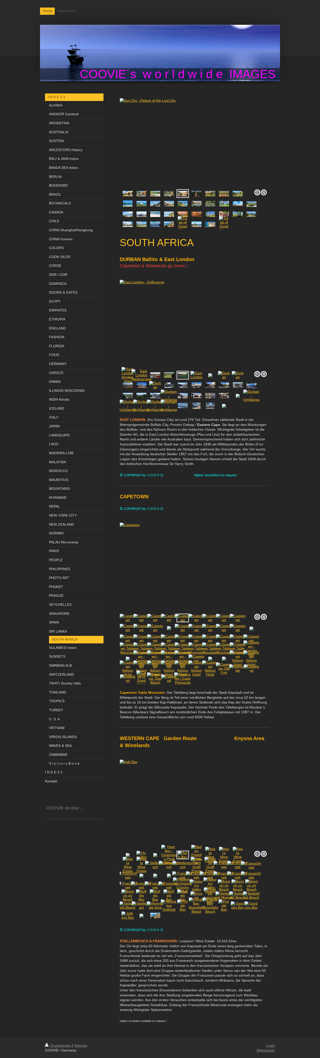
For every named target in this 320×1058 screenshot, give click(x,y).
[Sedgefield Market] (224, 895)
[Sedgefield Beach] (237, 895)
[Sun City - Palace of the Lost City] (194, 142)
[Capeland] (251, 668)
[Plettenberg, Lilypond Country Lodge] (182, 885)
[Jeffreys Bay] (128, 915)
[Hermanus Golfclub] (169, 905)
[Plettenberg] (238, 193)
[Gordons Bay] (169, 214)
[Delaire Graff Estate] (238, 214)
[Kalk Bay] (183, 855)
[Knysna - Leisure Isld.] (210, 203)
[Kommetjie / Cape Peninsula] (182, 678)
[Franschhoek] (224, 865)
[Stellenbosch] (210, 214)
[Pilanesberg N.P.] (210, 193)
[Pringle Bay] (128, 214)
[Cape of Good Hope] (169, 224)
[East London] (194, 324)
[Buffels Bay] (141, 895)
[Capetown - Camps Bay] (252, 648)
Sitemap (80, 1045)
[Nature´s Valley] (127, 203)
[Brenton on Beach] (155, 203)
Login (270, 1045)
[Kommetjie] (155, 224)
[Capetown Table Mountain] (128, 648)
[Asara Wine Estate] (210, 855)
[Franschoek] (251, 214)
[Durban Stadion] (141, 395)
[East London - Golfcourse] (183, 375)
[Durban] (224, 375)
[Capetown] (194, 567)
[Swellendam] (224, 203)
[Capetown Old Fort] (224, 668)
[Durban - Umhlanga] (169, 396)
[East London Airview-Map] (128, 375)
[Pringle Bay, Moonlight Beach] (196, 905)
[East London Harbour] (155, 375)
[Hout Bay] (141, 855)
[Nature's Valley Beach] (210, 885)
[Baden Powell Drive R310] (194, 804)
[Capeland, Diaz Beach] (155, 678)
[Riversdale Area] (155, 905)
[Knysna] (197, 203)
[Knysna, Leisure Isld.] (210, 895)
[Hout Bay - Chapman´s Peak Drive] (169, 855)
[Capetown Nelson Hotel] (238, 658)
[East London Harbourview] (142, 375)
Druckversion (61, 1045)
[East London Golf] (169, 375)
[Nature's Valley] (196, 885)
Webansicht (265, 1050)
